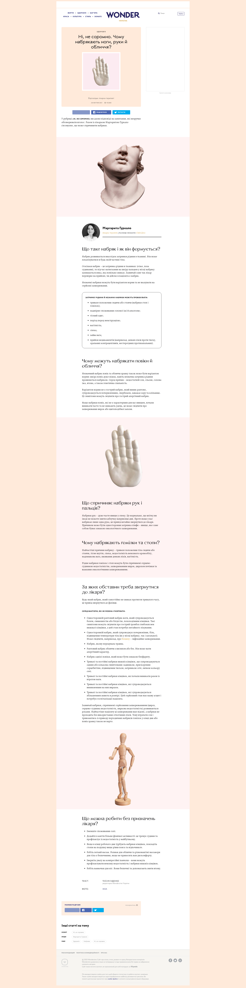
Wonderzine (64, 962)
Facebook (170, 960)
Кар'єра (94, 13)
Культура (77, 17)
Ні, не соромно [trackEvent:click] (78, 932)
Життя (71, 13)
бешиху (126, 638)
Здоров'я (81, 13)
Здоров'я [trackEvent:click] (76, 941)
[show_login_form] (180, 13)
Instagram (180, 960)
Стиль (88, 17)
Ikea (104, 889)
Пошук (162, 13)
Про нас (104, 953)
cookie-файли (113, 979)
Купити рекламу (165, 93)
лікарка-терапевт (110, 232)
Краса (66, 17)
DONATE (98, 17)
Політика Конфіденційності (87, 953)
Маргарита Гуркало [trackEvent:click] (80, 937)
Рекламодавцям (68, 953)
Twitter (175, 960)
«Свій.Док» (140, 232)
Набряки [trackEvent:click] (87, 941)
